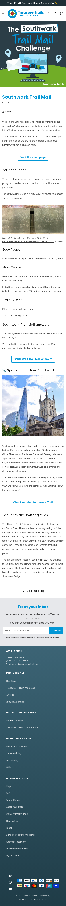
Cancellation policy (38, 899)
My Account (12, 855)
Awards (10, 694)
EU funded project (15, 701)
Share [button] (8, 111)
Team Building (13, 753)
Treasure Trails (31, 895)
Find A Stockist (13, 800)
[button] (48, 13)
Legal (9, 827)
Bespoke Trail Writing (17, 746)
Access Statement (16, 841)
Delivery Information (17, 813)
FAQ (8, 793)
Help (8, 786)
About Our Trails (14, 806)
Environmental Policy (17, 848)
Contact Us (12, 821)
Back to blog (35, 591)
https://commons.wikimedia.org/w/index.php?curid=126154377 (28, 241)
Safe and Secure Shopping (20, 834)
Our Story (11, 681)
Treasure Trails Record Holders (22, 727)
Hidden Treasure (15, 720)
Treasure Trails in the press (20, 687)
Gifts (8, 767)
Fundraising (12, 760)
